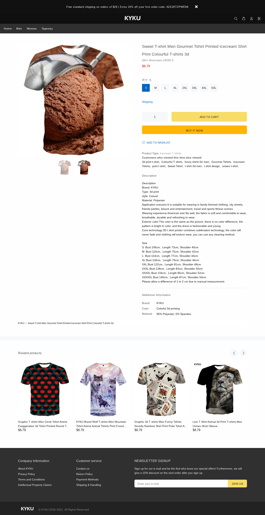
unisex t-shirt (230, 166)
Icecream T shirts (170, 153)
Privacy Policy (26, 474)
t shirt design (212, 166)
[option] (67, 167)
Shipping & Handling (88, 484)
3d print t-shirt (150, 161)
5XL (213, 87)
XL (175, 87)
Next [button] (243, 353)
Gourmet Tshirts (221, 161)
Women (32, 28)
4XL (204, 87)
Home (8, 28)
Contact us (82, 468)
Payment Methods (87, 479)
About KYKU (25, 468)
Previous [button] (234, 353)
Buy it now (194, 130)
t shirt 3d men (193, 166)
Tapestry (47, 28)
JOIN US (237, 483)
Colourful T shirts (171, 161)
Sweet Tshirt (175, 166)
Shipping (147, 101)
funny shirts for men (197, 161)
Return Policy (84, 474)
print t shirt (158, 166)
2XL (184, 87)
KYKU (21, 323)
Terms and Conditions (31, 479)
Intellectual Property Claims (35, 484)
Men (19, 28)
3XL (194, 87)
